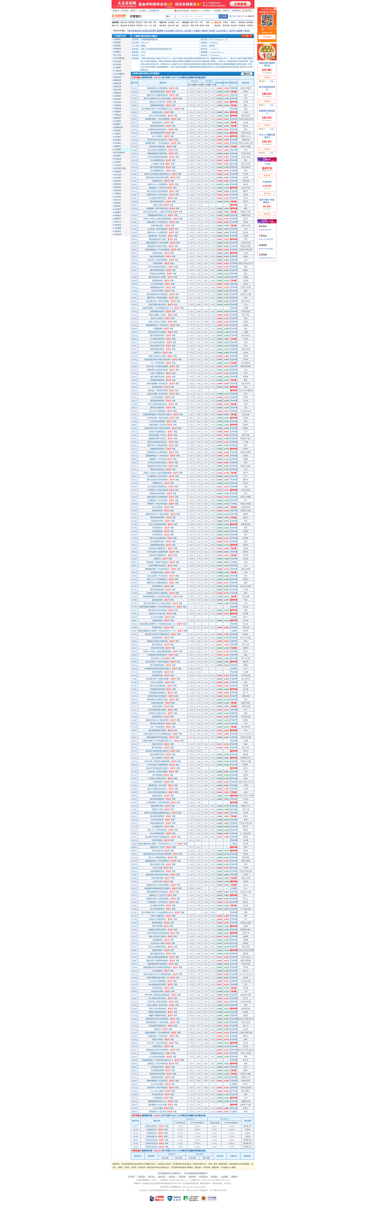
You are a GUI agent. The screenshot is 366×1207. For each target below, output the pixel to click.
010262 (134, 236)
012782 (134, 99)
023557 (134, 755)
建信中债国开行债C (157, 346)
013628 (134, 782)
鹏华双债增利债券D (157, 257)
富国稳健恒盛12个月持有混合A (157, 456)
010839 (134, 487)
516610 (134, 658)
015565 (134, 394)
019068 (134, 878)
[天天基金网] (120, 16)
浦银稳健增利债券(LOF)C (157, 215)
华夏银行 (117, 112)
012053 (134, 415)
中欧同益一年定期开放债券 (157, 391)
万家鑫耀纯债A (157, 531)
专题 (207, 22)
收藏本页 (249, 16)
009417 (134, 730)
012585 (134, 913)
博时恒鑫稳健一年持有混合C (158, 384)
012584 (134, 109)
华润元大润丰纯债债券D (157, 524)
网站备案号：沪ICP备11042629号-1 (213, 1190)
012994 (134, 1036)
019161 (134, 518)
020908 (134, 521)
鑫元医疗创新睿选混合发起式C (157, 768)
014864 (134, 277)
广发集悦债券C (157, 263)
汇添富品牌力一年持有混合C (158, 1036)
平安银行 (117, 137)
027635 (134, 672)
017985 (134, 686)
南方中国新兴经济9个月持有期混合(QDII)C (157, 913)
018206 (134, 1064)
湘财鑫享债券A (157, 923)
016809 (134, 600)
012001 (134, 779)
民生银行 (117, 206)
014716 (134, 758)
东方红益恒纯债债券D (157, 1057)
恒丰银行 (117, 99)
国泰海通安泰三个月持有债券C (157, 243)
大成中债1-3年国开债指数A (157, 260)
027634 (134, 840)
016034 (134, 1019)
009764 (134, 645)
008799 (134, 991)
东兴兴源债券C (157, 136)
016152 (134, 545)
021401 (134, 590)
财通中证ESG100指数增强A (157, 184)
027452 (134, 634)
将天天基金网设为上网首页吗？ (170, 1173)
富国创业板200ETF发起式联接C (158, 514)
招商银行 (117, 181)
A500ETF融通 (158, 1108)
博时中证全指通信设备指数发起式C (157, 174)
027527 (134, 768)
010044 (134, 542)
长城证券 (117, 172)
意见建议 (214, 1177)
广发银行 (117, 68)
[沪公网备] (209, 1198)
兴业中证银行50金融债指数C (158, 552)
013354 (134, 830)
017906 (134, 607)
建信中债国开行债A (157, 864)
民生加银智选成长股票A (157, 985)
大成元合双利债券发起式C (158, 404)
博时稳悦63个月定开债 (157, 1112)
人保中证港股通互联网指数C (158, 157)
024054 (134, 1060)
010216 (134, 315)
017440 (134, 909)
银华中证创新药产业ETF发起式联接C (158, 99)
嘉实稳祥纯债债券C (157, 799)
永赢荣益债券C (157, 950)
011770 (134, 569)
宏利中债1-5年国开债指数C (157, 1002)
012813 (134, 1053)
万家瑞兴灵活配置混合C (158, 919)
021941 (134, 820)
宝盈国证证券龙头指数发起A (158, 593)
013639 (134, 411)
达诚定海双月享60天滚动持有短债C (157, 428)
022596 (134, 535)
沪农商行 (117, 143)
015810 (134, 737)
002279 (134, 123)
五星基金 (249, 26)
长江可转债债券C (157, 397)
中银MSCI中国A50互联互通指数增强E (157, 473)
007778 (134, 1098)
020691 (134, 813)
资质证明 (141, 1177)
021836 (134, 421)
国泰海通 (117, 80)
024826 (134, 998)
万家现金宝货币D (151, 1147)
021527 (134, 212)
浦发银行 (117, 146)
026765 (134, 157)
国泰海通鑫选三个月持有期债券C (157, 250)
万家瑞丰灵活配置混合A (157, 548)
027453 (134, 837)
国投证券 (117, 83)
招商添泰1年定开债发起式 (158, 610)
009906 (134, 847)
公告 (150, 26)
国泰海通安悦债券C (157, 349)
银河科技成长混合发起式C (158, 696)
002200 (135, 1130)
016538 (134, 380)
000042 (134, 184)
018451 (134, 377)
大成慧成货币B (151, 1133)
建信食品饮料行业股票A (157, 332)
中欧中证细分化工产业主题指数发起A (157, 734)
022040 (134, 92)
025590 (134, 967)
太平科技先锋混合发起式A (158, 267)
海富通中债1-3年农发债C (157, 785)
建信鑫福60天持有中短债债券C (157, 1050)
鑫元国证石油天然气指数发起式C (157, 837)
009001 (134, 621)
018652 (134, 741)
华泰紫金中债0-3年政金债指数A (158, 899)
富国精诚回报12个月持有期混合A (157, 861)
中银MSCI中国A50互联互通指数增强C (157, 652)
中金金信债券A (157, 507)
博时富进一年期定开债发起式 (158, 562)
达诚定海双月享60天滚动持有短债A (157, 360)
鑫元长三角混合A (157, 318)
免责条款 (182, 1177)
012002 (134, 713)
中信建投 (117, 228)
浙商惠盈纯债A (157, 123)
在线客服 (224, 1177)
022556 (134, 160)
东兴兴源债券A (157, 758)
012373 (134, 456)
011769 (134, 861)
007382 (134, 930)
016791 (134, 1074)
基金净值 (123, 22)
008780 (134, 1043)
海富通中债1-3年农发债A (157, 236)
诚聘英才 (234, 1177)
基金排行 (139, 22)
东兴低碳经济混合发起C (158, 198)
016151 (134, 449)
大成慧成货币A (151, 1130)
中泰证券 (117, 225)
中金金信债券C (157, 706)
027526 (134, 751)
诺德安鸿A (158, 559)
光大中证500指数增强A (157, 411)
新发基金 (131, 26)
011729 (134, 483)
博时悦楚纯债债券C (157, 518)
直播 (207, 26)
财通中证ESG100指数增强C (157, 233)
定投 (145, 22)
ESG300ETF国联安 (158, 1091)
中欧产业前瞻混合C (157, 916)
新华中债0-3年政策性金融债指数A (158, 761)
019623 (134, 408)
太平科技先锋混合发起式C (158, 463)
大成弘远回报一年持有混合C (158, 394)
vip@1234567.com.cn (177, 1180)
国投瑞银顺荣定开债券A (157, 730)
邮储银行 (117, 219)
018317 (134, 610)
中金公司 (117, 200)
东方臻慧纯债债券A (157, 906)
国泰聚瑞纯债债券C (157, 380)
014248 (134, 727)
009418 (134, 239)
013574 (134, 274)
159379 (134, 1108)
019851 (134, 500)
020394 (134, 229)
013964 (134, 360)
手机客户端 (154, 11)
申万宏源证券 (119, 153)
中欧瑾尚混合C (157, 181)
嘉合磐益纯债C (157, 600)
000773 (135, 1126)
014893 (134, 195)
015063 (134, 116)
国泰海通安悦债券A (157, 312)
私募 (154, 26)
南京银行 (117, 131)
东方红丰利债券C (157, 1084)
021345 (134, 744)
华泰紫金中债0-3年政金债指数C (158, 885)
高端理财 (249, 22)
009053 (134, 851)
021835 (134, 342)
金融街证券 (118, 127)
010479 (134, 926)
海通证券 (117, 93)
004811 (135, 1140)
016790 (134, 147)
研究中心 (151, 1177)
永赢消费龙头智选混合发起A (158, 700)
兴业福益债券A (157, 971)
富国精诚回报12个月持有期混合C (157, 569)
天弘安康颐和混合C (157, 542)
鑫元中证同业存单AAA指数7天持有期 (157, 212)
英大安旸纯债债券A (157, 909)
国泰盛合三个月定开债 (157, 895)
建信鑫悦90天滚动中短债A (158, 466)
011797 (134, 995)
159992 (134, 809)
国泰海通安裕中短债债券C (158, 964)
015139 (134, 1012)
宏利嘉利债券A (157, 717)
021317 (134, 710)
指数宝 (233, 22)
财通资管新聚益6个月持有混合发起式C (157, 415)
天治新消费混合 (158, 1095)
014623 (134, 219)
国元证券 (117, 90)
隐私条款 (192, 1177)
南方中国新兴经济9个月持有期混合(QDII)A (157, 109)
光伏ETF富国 (158, 868)
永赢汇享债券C (157, 1040)
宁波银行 (117, 134)
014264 (134, 682)
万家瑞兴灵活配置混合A (157, 432)
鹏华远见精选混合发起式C (158, 442)
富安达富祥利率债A (157, 954)
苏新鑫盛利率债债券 (157, 689)
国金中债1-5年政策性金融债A (157, 961)
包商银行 (117, 39)
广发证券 (117, 71)
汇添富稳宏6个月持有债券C (157, 476)
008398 (134, 329)
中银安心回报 (158, 205)
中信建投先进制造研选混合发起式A (157, 888)
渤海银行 (117, 46)
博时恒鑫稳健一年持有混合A (158, 1081)
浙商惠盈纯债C (157, 281)
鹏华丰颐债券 (158, 926)
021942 (134, 291)
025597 (134, 349)
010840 (134, 150)
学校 (201, 22)
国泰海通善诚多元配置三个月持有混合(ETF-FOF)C (158, 631)
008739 (134, 391)
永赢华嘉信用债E (157, 878)
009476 (134, 332)
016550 (134, 370)
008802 (134, 459)
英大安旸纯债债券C (157, 834)
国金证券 (117, 77)
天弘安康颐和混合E (157, 160)
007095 (134, 346)
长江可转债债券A (157, 284)
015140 (134, 1016)
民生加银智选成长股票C (158, 710)
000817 (134, 205)
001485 (134, 528)
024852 (134, 576)
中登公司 (117, 222)
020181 (134, 129)
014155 (134, 88)
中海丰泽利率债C (157, 291)
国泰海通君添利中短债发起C (158, 737)
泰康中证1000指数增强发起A (158, 583)
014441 (134, 384)
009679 (134, 1105)
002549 (134, 401)
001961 (134, 816)
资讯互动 (185, 22)
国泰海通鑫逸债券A (157, 823)
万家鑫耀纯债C (157, 940)
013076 (134, 246)
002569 (134, 469)
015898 (134, 792)
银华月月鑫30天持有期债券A (158, 480)
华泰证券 (117, 109)
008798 (134, 573)
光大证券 (117, 65)
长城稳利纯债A (157, 112)
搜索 (223, 16)
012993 (134, 902)
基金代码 (232, 16)
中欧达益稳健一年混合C (158, 315)
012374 (134, 325)
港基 (150, 22)
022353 (134, 899)
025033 (134, 1057)
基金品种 (123, 26)
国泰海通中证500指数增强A (157, 88)
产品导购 (206, 11)
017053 (134, 947)
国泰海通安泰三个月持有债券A (157, 1022)
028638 (134, 617)
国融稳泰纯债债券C (157, 545)
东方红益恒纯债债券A (157, 342)
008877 (134, 425)
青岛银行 (117, 140)
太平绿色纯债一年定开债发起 (158, 418)
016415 (134, 940)
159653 (134, 1091)
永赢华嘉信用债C (157, 703)
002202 (135, 1137)
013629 (134, 263)
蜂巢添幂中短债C (157, 1077)
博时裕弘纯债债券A (157, 469)
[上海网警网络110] (157, 1198)
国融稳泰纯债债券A (157, 449)
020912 (134, 191)
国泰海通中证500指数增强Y (157, 452)
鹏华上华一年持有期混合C (158, 830)
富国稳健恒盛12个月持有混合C (157, 325)
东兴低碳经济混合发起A (157, 998)
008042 (134, 765)
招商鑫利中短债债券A (157, 147)
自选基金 (217, 11)
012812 (134, 287)
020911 (134, 480)
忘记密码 (142, 11)
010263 (134, 785)
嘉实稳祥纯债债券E (157, 590)
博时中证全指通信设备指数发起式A (157, 813)
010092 (134, 226)
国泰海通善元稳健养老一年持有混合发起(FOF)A (157, 624)
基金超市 (217, 26)
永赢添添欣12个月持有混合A (158, 222)
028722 (134, 669)
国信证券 (117, 87)
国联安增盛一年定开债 (157, 425)
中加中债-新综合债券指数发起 (157, 933)
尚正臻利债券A (157, 638)
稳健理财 (241, 22)
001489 (134, 555)
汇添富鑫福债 (158, 329)
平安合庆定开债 (158, 851)
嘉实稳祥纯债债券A (157, 401)
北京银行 (117, 42)
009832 (134, 253)
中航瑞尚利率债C (157, 521)
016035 (134, 1050)
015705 (135, 1143)
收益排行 (234, 26)
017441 (134, 834)
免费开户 (133, 11)
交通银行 (117, 124)
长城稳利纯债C (157, 253)
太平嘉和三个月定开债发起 (157, 490)
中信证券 (117, 235)
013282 (134, 178)
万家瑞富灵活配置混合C (158, 693)
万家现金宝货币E (151, 1143)
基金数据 (115, 22)
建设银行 (117, 203)
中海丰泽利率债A (157, 820)
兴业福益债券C (157, 827)
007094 (134, 864)
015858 (134, 208)
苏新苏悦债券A (157, 840)
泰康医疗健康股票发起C (158, 1016)
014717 (134, 136)
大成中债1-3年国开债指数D (157, 229)
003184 (134, 233)
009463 (134, 906)
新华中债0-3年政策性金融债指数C (158, 995)
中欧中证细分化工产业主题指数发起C (157, 974)
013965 (134, 428)
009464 (134, 339)
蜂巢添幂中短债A (157, 806)
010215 (134, 435)
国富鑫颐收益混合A (157, 287)
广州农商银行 (119, 74)
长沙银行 (117, 178)
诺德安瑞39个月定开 (157, 847)
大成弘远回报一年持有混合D (158, 576)
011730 (134, 1046)
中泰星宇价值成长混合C (158, 713)
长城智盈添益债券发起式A (158, 129)
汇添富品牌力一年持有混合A (158, 902)
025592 (134, 1022)
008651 (134, 562)
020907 (134, 1067)
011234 (134, 1088)
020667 (134, 720)
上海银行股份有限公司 (149, 40)
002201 (135, 1133)
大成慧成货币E (151, 1137)
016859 (134, 933)
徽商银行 (117, 118)
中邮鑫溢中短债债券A (157, 494)
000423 (134, 305)
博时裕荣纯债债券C (157, 92)
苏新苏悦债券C (157, 672)
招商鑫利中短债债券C (157, 1074)
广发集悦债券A (157, 782)
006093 (134, 950)
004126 (134, 1101)
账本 (177, 26)
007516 (134, 188)
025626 (134, 871)
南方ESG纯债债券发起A (158, 947)
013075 (134, 466)
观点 (196, 22)
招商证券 (117, 184)
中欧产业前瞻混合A (157, 373)
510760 (134, 164)
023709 (135, 1147)
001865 (134, 566)
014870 (134, 803)
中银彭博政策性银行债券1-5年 (157, 978)
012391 (134, 916)
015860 (134, 641)
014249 (134, 363)
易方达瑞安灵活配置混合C (158, 150)
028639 (134, 1084)
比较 (177, 22)
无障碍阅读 (236, 11)
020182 (134, 655)
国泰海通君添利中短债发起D (158, 892)
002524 (134, 971)
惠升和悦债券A (157, 748)
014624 (134, 652)
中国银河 (117, 216)
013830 (134, 627)
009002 (134, 988)
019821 (134, 442)
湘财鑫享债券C (157, 511)
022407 (134, 689)
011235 (134, 1002)
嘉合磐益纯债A (157, 387)
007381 (134, 439)
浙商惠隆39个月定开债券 (157, 1105)
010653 (134, 648)
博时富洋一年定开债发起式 (157, 504)
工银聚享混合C (157, 1046)
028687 (134, 631)
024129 (134, 676)
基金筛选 (162, 26)
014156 (134, 497)
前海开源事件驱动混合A (157, 305)
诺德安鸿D (158, 353)
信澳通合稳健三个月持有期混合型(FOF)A (157, 308)
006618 (134, 284)
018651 (134, 308)
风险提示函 (203, 1177)
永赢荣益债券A (157, 796)
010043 (134, 171)
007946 (134, 260)
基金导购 (226, 26)
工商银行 (117, 194)
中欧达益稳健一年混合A (157, 435)
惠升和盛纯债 (158, 775)
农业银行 (117, 209)
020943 (134, 298)
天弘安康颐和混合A (157, 171)
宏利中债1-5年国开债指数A (157, 1088)
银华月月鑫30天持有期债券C (158, 191)
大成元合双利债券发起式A (158, 792)
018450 (134, 954)
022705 (134, 696)
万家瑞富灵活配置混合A (157, 1026)
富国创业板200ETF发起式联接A (158, 720)
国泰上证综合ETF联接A (158, 937)
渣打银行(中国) (120, 168)
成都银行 (117, 52)
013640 (134, 981)
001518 (134, 432)
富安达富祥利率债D (157, 755)
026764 (134, 957)
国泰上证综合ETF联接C (158, 322)
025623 (134, 1033)
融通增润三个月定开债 (157, 188)
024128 (134, 717)
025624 (134, 250)
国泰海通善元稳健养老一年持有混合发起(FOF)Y (157, 607)
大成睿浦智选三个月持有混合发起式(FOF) (158, 1060)
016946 (134, 624)
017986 (134, 538)
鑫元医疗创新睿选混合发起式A (157, 751)
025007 (134, 452)
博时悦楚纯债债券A (157, 202)
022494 (134, 356)
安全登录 (124, 11)
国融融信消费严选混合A (157, 439)
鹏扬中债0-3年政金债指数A (157, 298)
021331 (134, 706)
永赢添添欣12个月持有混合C (158, 195)
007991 (134, 102)
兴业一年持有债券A (157, 727)
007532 (134, 895)
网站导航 (248, 11)
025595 (134, 964)
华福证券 (117, 105)
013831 (134, 181)
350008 (134, 1095)
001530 (134, 1026)
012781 (134, 603)
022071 (134, 353)
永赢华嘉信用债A (157, 226)
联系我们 (161, 1177)
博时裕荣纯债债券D (157, 126)
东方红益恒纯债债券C (157, 421)
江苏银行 (117, 121)
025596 (134, 312)
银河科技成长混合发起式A (158, 140)
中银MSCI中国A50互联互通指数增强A (157, 219)
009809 (134, 662)
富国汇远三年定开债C (157, 102)
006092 (134, 796)
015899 (134, 404)
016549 (134, 700)
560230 (134, 868)
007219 (134, 1077)
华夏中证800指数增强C (157, 538)
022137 (134, 473)
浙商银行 (117, 187)
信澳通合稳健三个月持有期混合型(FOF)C (157, 741)
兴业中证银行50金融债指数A (158, 765)
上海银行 (117, 150)
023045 (134, 463)
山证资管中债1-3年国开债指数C (158, 301)
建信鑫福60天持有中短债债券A (157, 1019)
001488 (134, 548)
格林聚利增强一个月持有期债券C (157, 119)
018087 (134, 270)
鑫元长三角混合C (157, 682)
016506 (134, 418)
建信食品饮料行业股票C (158, 277)
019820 (134, 789)
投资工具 (162, 22)
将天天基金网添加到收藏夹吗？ (196, 1173)
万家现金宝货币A (151, 1126)
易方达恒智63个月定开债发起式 (158, 662)
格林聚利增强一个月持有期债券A (157, 143)
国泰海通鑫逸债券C (157, 871)
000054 (134, 665)
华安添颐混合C (157, 535)
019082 (134, 301)
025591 (134, 854)
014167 (134, 703)
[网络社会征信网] (174, 1198)
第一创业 (117, 55)
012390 (134, 373)
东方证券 (117, 61)
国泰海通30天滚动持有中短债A (157, 875)
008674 (134, 1112)
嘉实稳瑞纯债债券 (158, 133)
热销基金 (241, 26)
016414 (134, 531)
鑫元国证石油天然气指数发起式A (157, 634)
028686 (134, 844)
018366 (134, 892)
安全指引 (172, 1177)
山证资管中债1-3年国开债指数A (158, 679)
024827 (134, 198)
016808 (134, 387)
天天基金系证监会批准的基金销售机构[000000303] (161, 1184)
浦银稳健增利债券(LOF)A (157, 1101)
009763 (134, 748)
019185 (134, 583)
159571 (134, 943)
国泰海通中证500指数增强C (157, 497)
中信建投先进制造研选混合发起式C (157, 669)
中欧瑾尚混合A (157, 627)
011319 (134, 937)
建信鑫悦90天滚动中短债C (158, 246)
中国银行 (117, 212)
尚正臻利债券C (157, 586)
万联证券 (117, 159)
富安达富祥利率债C (157, 377)
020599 (134, 119)
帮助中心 (226, 11)
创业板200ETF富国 (158, 943)
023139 (134, 858)
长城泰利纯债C (157, 988)
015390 (134, 919)
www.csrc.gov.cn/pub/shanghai (194, 1187)
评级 (154, 22)
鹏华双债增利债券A (157, 665)
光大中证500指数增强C (157, 981)
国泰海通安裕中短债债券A (158, 154)
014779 (134, 638)
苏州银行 (117, 156)
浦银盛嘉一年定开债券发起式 (158, 208)
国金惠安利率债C (157, 991)
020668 (134, 514)
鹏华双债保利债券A (157, 336)
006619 (134, 397)
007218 (134, 806)
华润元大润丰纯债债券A (157, 116)
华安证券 (117, 102)
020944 (134, 445)
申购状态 (139, 26)
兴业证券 (117, 165)
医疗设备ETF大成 (157, 658)
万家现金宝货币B (151, 1140)
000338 (134, 167)
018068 (134, 366)
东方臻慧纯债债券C (157, 339)
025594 (134, 154)
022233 (134, 257)
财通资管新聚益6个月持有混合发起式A (157, 597)
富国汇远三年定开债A (157, 614)
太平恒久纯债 (158, 882)
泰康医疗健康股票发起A (157, 1012)
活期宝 (225, 22)
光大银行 (117, 197)
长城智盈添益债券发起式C (158, 655)
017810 (134, 511)
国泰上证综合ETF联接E (158, 356)
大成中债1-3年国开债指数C (157, 772)
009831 (134, 112)
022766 (134, 126)
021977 (134, 734)
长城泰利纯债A (157, 621)
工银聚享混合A (157, 483)
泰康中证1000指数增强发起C (158, 95)
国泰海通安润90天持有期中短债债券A (157, 967)
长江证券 (117, 175)
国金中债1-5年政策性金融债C (158, 366)
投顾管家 (131, 22)
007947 (134, 772)
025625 (134, 823)
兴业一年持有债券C (157, 363)
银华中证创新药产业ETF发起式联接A (158, 603)
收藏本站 (116, 11)
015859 (134, 593)
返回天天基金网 (183, 11)
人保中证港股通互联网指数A (158, 957)
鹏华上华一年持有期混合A (158, 579)
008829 (134, 504)
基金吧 (202, 26)
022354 (134, 885)
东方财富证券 (119, 58)
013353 (134, 579)
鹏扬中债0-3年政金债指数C (157, 445)
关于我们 (131, 1177)
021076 (134, 1029)
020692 (134, 174)
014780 (134, 586)
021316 (134, 985)
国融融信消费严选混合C (158, 930)
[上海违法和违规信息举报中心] (191, 1198)
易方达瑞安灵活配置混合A (158, 487)
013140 (134, 507)
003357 (134, 799)
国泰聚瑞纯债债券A (157, 105)
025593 (134, 243)
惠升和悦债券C (157, 645)
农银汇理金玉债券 (158, 648)
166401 (134, 215)
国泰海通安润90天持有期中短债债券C (157, 854)
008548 (134, 281)
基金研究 (185, 26)
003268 (134, 202)
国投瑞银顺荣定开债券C (158, 239)
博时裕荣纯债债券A (157, 816)
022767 (134, 724)
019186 (134, 95)
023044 (134, 267)
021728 (134, 827)
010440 (134, 559)
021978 (134, 974)
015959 (134, 490)
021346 (134, 1040)
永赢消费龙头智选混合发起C (158, 370)
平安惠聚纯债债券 (158, 1070)
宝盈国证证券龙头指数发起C (158, 641)
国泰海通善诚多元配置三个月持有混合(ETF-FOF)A (157, 844)
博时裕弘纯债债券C (157, 408)
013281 (134, 875)
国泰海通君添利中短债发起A (158, 294)
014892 (134, 222)
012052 (134, 597)
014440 (134, 1081)
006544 (134, 1070)
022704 (134, 140)
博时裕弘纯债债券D (157, 724)
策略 (192, 26)
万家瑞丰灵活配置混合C (158, 555)
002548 (134, 133)
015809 (134, 294)
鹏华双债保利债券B (157, 167)
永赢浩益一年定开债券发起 (157, 1064)
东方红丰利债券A (157, 617)
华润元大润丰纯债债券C (158, 1009)
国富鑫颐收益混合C (157, 1053)
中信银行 (117, 231)
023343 (134, 775)
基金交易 (194, 11)
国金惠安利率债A (157, 573)
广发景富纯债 (158, 1098)
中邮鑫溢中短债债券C (157, 274)
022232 (134, 336)
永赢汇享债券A (157, 744)
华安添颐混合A (157, 528)
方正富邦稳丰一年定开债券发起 (158, 803)
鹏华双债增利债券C (157, 270)
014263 (134, 318)
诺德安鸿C (158, 1029)
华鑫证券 (117, 115)
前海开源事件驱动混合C (158, 566)
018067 (134, 961)
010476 (134, 882)
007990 (134, 614)
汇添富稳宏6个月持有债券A (157, 500)
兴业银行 (117, 162)
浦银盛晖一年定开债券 (157, 459)
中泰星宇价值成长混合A (157, 779)
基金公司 (240, 16)
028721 (134, 888)
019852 (134, 476)
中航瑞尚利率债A (157, 1067)
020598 (134, 143)
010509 (134, 978)
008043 (134, 552)
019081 (134, 679)
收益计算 (171, 26)
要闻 (192, 22)
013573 (134, 494)
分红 (145, 26)
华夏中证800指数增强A (157, 686)
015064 (134, 1009)
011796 (134, 761)
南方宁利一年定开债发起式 (157, 1043)
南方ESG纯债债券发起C (158, 858)
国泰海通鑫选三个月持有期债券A (157, 1033)
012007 (134, 693)
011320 (134, 322)
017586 (134, 524)
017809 (134, 923)
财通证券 (117, 49)
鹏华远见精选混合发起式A (158, 789)
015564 (134, 1005)
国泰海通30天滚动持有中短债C (157, 178)
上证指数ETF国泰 (157, 164)
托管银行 (135, 16)
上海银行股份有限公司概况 (145, 36)
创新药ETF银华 (157, 809)
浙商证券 (117, 190)
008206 (134, 105)
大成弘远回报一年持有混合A (158, 1005)
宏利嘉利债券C (157, 676)
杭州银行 (117, 96)
